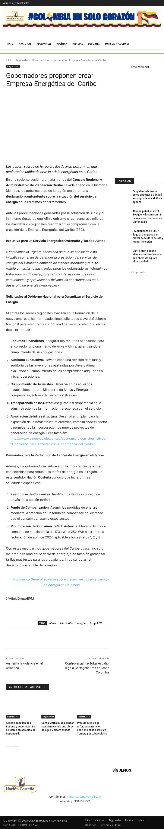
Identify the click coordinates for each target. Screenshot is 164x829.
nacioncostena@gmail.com (84, 796)
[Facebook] (134, 3)
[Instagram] (140, 3)
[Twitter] (146, 3)
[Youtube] (158, 3)
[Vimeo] (152, 3)
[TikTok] (135, 787)
